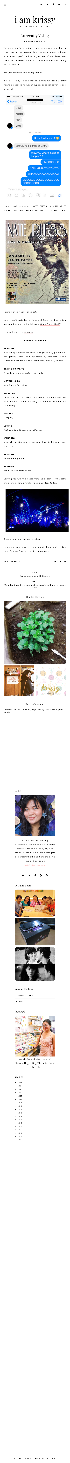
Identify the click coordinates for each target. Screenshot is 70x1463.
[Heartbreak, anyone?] (35, 980)
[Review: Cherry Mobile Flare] (35, 944)
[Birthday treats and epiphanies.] (35, 916)
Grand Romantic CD (50, 324)
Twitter (27, 52)
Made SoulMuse (45, 1459)
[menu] (5, 4)
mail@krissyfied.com (34, 865)
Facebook (9, 52)
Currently (28, 332)
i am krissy (35, 19)
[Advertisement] (35, 1183)
